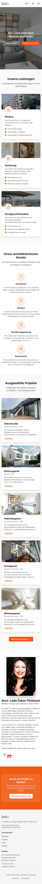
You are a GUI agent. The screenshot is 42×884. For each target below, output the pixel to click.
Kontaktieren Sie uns (30, 43)
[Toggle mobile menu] (38, 3)
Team (4, 843)
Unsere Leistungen (11, 43)
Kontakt (4, 846)
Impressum (15, 878)
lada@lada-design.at (8, 866)
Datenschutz (26, 878)
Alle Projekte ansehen (19, 639)
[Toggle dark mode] (33, 3)
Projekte (5, 840)
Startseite (5, 836)
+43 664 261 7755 (7, 864)
